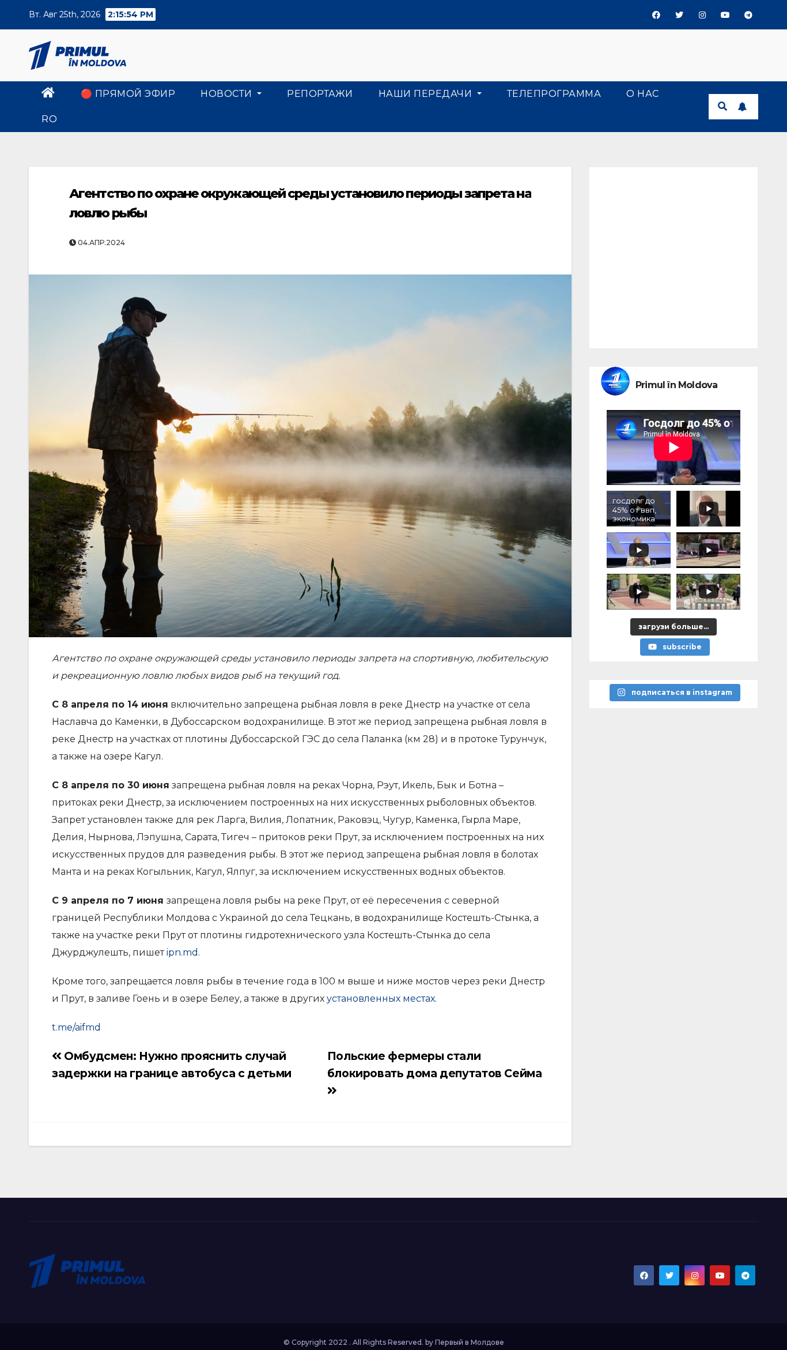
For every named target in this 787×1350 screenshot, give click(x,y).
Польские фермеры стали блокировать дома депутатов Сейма (434, 1064)
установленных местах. (382, 998)
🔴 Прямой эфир (128, 93)
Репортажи (320, 93)
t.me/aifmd (76, 1027)
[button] (722, 106)
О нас (642, 93)
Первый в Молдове (469, 1342)
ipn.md (182, 952)
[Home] (48, 94)
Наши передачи (427, 93)
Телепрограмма (554, 93)
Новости (227, 93)
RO (49, 119)
